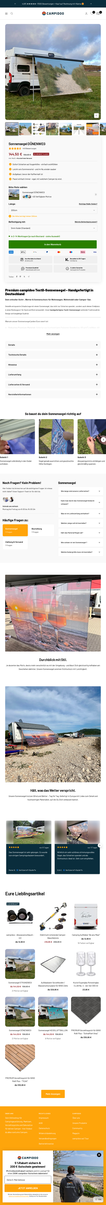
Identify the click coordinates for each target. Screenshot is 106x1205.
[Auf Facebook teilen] (16, 277)
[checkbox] (83, 979)
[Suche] (12, 13)
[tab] (33, 971)
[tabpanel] (53, 1044)
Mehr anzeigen (53, 334)
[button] (53, 897)
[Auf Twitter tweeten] (24, 277)
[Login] (86, 13)
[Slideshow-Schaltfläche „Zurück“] (6, 845)
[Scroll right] (103, 439)
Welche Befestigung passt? (86, 222)
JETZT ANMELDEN (28, 1188)
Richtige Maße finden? (88, 204)
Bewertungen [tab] (16, 970)
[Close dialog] (99, 1155)
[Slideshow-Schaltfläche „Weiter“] (100, 845)
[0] (92, 13)
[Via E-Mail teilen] (28, 277)
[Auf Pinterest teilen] (20, 277)
